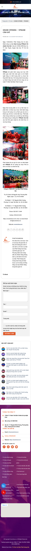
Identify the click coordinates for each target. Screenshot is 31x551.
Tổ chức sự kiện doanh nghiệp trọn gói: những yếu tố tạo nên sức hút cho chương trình (17, 382)
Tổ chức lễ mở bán (21, 457)
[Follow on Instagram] (8, 446)
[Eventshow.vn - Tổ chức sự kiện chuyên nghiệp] (15, 6)
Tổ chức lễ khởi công (8, 471)
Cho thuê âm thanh (7, 495)
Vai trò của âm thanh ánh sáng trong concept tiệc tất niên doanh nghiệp (16, 354)
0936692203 (12, 436)
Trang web (6, 318)
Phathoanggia (19, 36)
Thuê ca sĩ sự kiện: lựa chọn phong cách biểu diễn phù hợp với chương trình (17, 376)
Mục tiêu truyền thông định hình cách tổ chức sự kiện (17, 387)
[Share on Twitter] (14, 230)
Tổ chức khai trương (8, 457)
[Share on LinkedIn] (22, 230)
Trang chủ (4, 21)
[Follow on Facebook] (4, 446)
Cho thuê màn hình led (22, 484)
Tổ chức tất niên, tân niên (23, 465)
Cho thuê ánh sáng (7, 498)
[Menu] (2, 7)
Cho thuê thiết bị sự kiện (23, 495)
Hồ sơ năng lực (17, 2)
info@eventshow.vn (13, 432)
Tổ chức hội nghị (7, 460)
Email (5, 311)
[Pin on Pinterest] (20, 230)
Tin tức (10, 21)
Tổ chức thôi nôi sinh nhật (23, 468)
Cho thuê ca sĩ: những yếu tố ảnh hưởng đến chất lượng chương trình (17, 392)
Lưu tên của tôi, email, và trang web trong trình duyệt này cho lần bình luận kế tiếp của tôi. (14, 328)
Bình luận (6, 290)
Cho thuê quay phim (8, 490)
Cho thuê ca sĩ (20, 471)
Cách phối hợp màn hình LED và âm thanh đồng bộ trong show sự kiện (17, 370)
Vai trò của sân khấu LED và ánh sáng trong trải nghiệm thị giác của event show (17, 398)
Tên (4, 304)
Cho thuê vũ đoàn (7, 493)
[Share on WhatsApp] (8, 230)
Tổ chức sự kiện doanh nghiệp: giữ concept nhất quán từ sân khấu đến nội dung (17, 365)
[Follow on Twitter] (12, 446)
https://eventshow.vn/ (15, 439)
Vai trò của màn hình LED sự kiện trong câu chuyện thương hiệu (17, 348)
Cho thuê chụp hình (22, 474)
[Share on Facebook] (11, 230)
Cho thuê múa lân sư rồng (23, 493)
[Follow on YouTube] (16, 446)
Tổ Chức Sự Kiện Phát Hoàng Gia (20, 547)
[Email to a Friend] (17, 230)
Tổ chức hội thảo (7, 463)
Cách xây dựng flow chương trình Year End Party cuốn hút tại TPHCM (17, 359)
